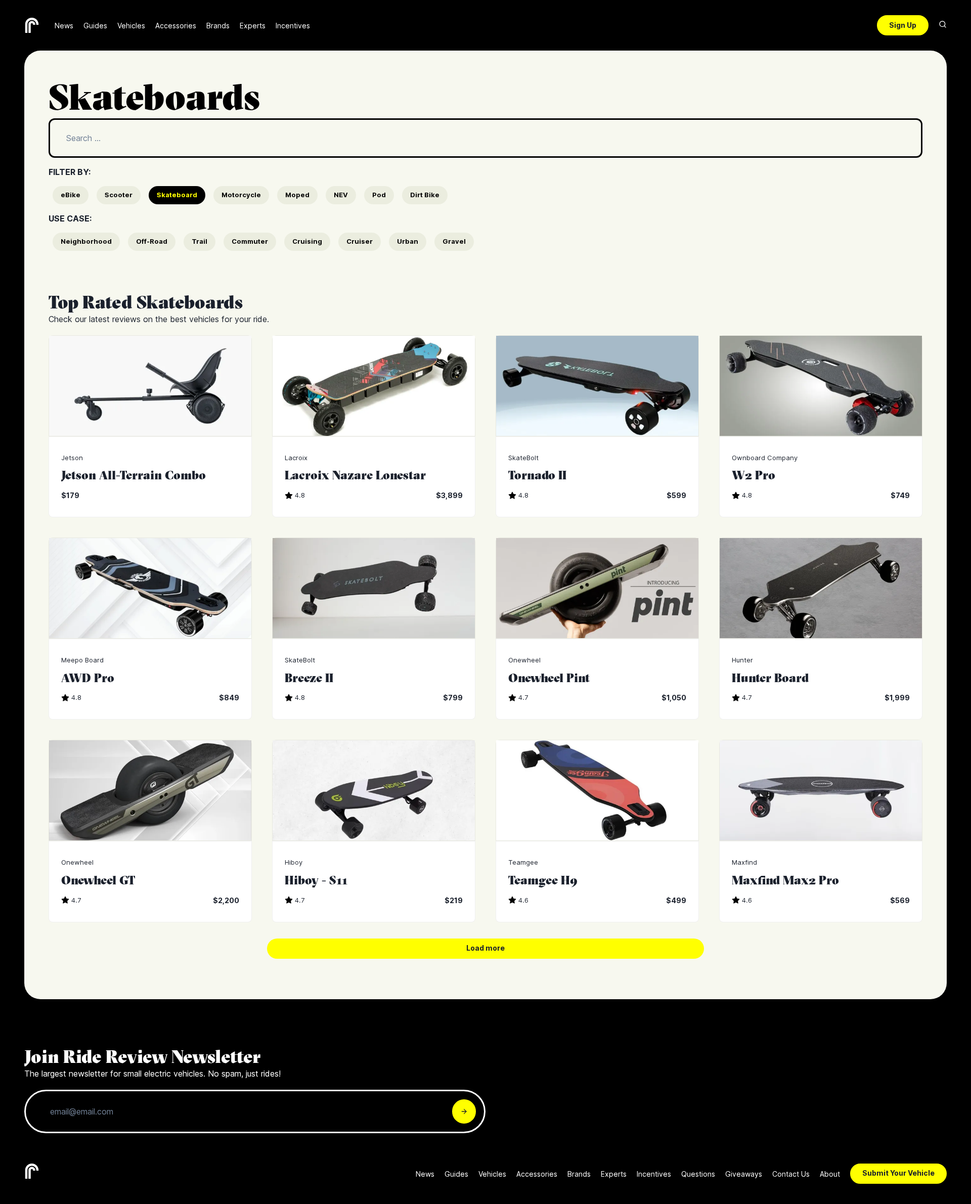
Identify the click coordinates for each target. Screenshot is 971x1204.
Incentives (293, 25)
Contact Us (791, 1174)
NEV (341, 195)
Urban (407, 241)
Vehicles (131, 25)
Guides (95, 25)
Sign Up (902, 25)
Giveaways (743, 1174)
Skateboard (177, 195)
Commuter (250, 241)
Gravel (454, 241)
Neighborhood (86, 241)
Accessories (175, 25)
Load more (485, 948)
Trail (199, 241)
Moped (297, 195)
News (64, 25)
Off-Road (151, 241)
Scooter (119, 195)
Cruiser (359, 241)
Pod (379, 195)
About (830, 1174)
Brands (218, 25)
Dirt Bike (424, 195)
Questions (698, 1174)
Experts (253, 25)
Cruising (307, 241)
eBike (70, 195)
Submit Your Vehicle (898, 1173)
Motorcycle (241, 195)
